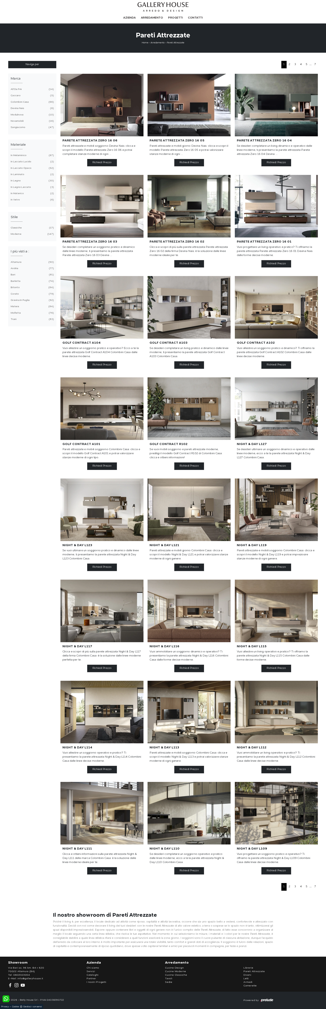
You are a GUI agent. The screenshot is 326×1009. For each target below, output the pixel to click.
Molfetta (32, 313)
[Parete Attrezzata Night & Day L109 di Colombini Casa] (276, 813)
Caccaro (32, 95)
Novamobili (32, 121)
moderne (32, 234)
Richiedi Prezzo (102, 162)
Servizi (91, 971)
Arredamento (152, 17)
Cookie (15, 1007)
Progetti (175, 17)
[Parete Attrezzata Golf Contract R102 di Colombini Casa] (189, 408)
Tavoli (168, 978)
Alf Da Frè (32, 89)
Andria (32, 268)
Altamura (32, 262)
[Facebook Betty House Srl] (10, 985)
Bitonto (32, 287)
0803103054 (21, 975)
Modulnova (32, 115)
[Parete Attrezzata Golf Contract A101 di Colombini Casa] (101, 408)
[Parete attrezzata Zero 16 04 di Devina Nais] (276, 105)
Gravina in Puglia (32, 300)
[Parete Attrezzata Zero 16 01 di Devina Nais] (276, 206)
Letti (246, 978)
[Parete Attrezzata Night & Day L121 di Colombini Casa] (189, 509)
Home (145, 43)
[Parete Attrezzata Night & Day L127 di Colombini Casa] (276, 408)
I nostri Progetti (96, 982)
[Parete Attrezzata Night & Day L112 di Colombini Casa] (276, 712)
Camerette (250, 986)
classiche (32, 228)
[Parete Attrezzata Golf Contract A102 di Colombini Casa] (276, 307)
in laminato (32, 174)
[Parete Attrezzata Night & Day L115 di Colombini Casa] (276, 611)
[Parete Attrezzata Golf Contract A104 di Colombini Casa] (101, 307)
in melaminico (32, 155)
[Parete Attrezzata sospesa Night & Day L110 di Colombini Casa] (189, 813)
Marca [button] (16, 78)
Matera (32, 306)
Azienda (129, 17)
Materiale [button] (18, 145)
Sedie (168, 982)
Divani (247, 975)
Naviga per (32, 64)
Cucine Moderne (175, 971)
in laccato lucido (32, 161)
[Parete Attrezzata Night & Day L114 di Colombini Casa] (101, 712)
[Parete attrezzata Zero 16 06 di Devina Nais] (101, 105)
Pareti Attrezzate (175, 43)
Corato (32, 294)
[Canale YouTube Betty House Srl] (22, 985)
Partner (91, 978)
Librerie (248, 968)
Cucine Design (174, 968)
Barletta (32, 281)
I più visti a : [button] (20, 251)
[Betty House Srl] (163, 6)
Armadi (247, 982)
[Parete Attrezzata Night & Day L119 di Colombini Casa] (276, 509)
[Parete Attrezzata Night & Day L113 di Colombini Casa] (189, 712)
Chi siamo (93, 968)
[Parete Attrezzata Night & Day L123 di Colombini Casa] (101, 509)
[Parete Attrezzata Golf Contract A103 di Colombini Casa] (189, 307)
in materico (32, 193)
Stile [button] (14, 217)
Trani (32, 319)
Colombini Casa (32, 102)
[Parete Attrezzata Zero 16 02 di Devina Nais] (189, 206)
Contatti (195, 17)
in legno (32, 180)
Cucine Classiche (176, 975)
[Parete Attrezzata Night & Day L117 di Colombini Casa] (101, 611)
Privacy (5, 1007)
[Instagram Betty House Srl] (16, 985)
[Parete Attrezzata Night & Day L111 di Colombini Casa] (101, 813)
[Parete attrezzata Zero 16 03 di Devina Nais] (101, 206)
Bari (32, 274)
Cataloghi (92, 975)
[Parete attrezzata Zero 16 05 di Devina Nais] (189, 105)
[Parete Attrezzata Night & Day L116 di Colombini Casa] (189, 611)
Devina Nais (32, 108)
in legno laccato (32, 187)
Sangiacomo (32, 127)
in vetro (32, 200)
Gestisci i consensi (32, 1007)
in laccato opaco (32, 168)
